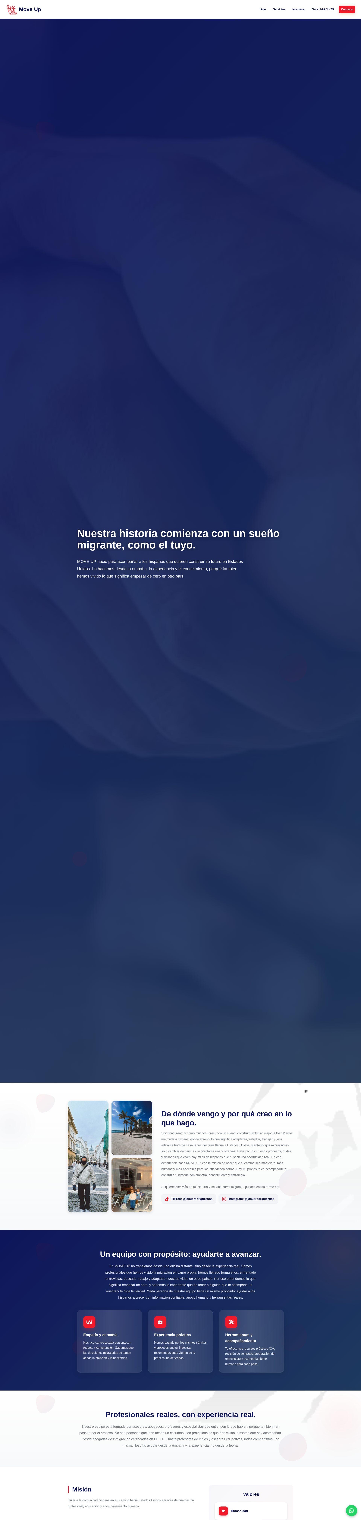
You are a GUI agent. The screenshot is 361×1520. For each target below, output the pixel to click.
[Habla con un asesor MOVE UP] (352, 1511)
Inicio (262, 9)
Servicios (279, 9)
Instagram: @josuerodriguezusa (251, 1198)
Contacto (347, 9)
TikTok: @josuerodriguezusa (191, 1198)
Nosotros (298, 9)
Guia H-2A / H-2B (323, 9)
